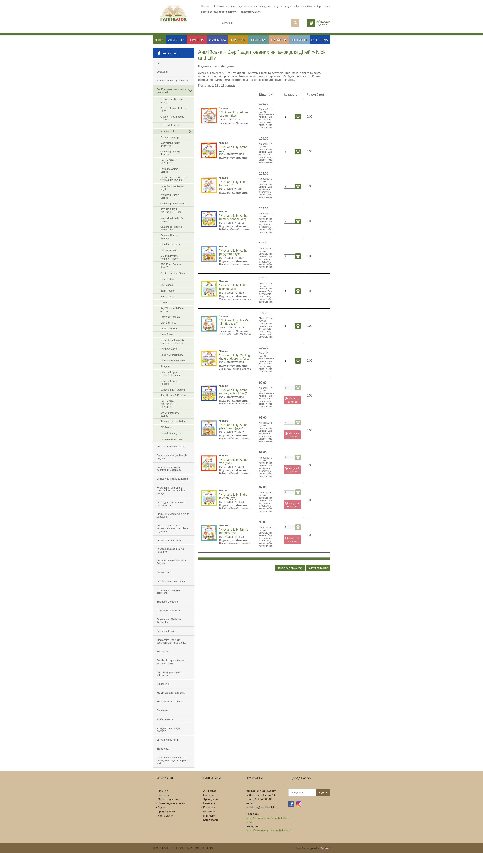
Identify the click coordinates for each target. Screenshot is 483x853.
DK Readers (167, 284)
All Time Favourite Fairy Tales (173, 109)
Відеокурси (163, 748)
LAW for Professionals (169, 610)
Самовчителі (164, 572)
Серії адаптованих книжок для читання (171, 503)
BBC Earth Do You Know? (170, 266)
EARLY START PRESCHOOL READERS (168, 404)
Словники (162, 710)
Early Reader (167, 290)
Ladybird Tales (168, 322)
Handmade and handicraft (171, 692)
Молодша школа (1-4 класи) (172, 80)
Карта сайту (323, 6)
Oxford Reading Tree (171, 433)
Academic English (166, 631)
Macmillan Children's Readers (171, 219)
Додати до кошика (318, 568)
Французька (217, 39)
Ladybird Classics (170, 316)
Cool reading (167, 279)
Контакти (219, 6)
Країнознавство (165, 719)
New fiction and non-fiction (171, 581)
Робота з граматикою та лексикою (170, 550)
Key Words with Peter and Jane (172, 309)
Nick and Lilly (167, 131)
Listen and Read (169, 328)
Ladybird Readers (169, 125)
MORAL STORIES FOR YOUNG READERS (173, 179)
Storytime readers (170, 244)
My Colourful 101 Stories (169, 414)
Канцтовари (320, 39)
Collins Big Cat (168, 250)
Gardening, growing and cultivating (169, 673)
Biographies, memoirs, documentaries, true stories (171, 641)
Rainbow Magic (168, 349)
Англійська (176, 39)
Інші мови (299, 39)
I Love (163, 302)
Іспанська (237, 39)
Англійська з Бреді (171, 137)
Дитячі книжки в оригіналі (171, 446)
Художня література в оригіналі (169, 591)
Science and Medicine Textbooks (169, 621)
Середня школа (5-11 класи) (172, 478)
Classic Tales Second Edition (172, 118)
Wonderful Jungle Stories (169, 196)
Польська (258, 39)
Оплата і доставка (238, 6)
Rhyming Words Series (172, 421)
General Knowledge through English (172, 457)
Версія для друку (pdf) (290, 568)
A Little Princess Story (172, 273)
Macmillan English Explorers (170, 144)
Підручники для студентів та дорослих (173, 515)
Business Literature (167, 601)
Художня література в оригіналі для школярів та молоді (171, 490)
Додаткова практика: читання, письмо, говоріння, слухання (172, 528)
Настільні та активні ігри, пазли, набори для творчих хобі (172, 760)
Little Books (166, 334)
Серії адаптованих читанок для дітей (173, 91)
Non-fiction (162, 651)
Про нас (205, 6)
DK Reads (166, 427)
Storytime (165, 366)
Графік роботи (304, 6)
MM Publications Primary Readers (169, 257)
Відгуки (288, 6)
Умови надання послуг (266, 6)
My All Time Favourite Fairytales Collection (172, 342)
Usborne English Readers (169, 382)
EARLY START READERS (168, 162)
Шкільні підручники (167, 739)
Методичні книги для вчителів (168, 729)
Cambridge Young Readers (170, 153)
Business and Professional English (171, 562)
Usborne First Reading (172, 389)
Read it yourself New (171, 354)
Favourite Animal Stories (169, 170)
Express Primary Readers (169, 237)
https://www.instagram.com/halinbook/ (268, 830)
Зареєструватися (251, 11)
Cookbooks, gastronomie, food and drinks (171, 662)
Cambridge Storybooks (172, 203)
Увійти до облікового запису (218, 11)
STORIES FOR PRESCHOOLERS (170, 211)
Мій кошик (323, 21)
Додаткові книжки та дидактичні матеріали (169, 468)
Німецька (197, 39)
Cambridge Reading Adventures (171, 228)
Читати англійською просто (171, 101)
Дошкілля (162, 71)
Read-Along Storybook (172, 360)
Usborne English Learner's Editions (170, 374)
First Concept (167, 296)
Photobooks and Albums (170, 701)
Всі (158, 62)
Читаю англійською (171, 439)
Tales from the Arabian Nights (172, 188)
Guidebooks (163, 683)
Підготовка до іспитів (169, 540)
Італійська (279, 39)
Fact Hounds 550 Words (173, 395)
